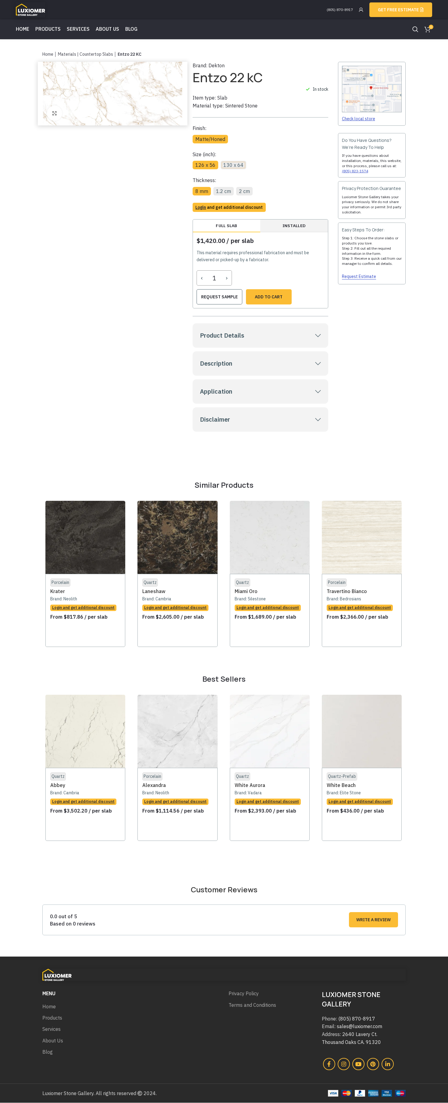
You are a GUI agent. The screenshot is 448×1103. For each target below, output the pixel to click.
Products (52, 1018)
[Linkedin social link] (388, 1064)
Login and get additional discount (83, 607)
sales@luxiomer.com (359, 1026)
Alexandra (154, 785)
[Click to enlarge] (54, 113)
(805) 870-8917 (340, 9)
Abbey (57, 785)
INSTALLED (294, 225)
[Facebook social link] (329, 1064)
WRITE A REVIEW (373, 919)
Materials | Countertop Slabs (85, 54)
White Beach (341, 785)
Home (47, 54)
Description (216, 363)
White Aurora (250, 785)
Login (200, 207)
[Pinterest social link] (373, 1064)
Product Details (222, 335)
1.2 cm (223, 191)
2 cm (244, 191)
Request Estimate (359, 276)
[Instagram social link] (344, 1064)
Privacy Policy (244, 993)
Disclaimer (215, 419)
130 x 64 (233, 165)
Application (216, 391)
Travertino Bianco (347, 591)
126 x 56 (205, 165)
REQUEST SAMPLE (219, 297)
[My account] (361, 10)
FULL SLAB (226, 225)
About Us (52, 1041)
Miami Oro (246, 591)
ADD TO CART (269, 297)
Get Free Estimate (398, 9)
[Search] (415, 29)
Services (51, 1029)
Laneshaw (153, 591)
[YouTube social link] (358, 1064)
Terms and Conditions (252, 1005)
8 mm (201, 191)
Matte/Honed (210, 139)
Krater (57, 591)
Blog (47, 1052)
